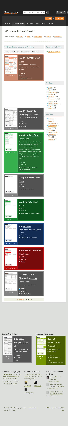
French (8, 383)
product (21, 169)
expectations (56, 362)
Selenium (51, 97)
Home (8, 23)
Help (51, 23)
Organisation (38, 37)
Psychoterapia (52, 132)
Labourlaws (52, 123)
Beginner (51, 106)
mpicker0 (51, 355)
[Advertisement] (34, 4)
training (38, 213)
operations (30, 189)
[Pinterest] (64, 12)
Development (52, 92)
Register (59, 18)
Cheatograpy (52, 125)
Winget (50, 130)
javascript (23, 237)
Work (28, 37)
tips (22, 213)
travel (14, 383)
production (24, 78)
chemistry (28, 167)
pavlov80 (53, 384)
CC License (32, 408)
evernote (33, 213)
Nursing (50, 94)
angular (35, 237)
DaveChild (27, 385)
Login (48, 18)
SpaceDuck (37, 385)
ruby (62, 362)
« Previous (20, 299)
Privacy (13, 410)
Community (41, 23)
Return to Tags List (54, 51)
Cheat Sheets (19, 23)
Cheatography (7, 374)
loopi (22, 121)
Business (48, 37)
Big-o (50, 137)
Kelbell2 (23, 162)
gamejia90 (53, 377)
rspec (50, 362)
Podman (51, 119)
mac (22, 293)
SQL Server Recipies (56, 393)
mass (35, 167)
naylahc (23, 208)
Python (50, 90)
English (50, 108)
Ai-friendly (51, 139)
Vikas (22, 232)
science (23, 167)
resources (30, 78)
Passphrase (52, 134)
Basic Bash (53, 379)
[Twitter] (61, 12)
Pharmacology (52, 103)
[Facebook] (57, 12)
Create (30, 23)
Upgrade (51, 128)
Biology (50, 101)
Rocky (50, 121)
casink (22, 184)
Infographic (58, 37)
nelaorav (23, 73)
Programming (52, 99)
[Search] (47, 12)
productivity (24, 126)
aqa (33, 167)
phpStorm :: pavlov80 (57, 386)
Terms (6, 410)
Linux (50, 87)
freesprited (19, 355)
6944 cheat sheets (10, 376)
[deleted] (23, 288)
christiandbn (24, 257)
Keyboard (20, 37)
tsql (17, 360)
